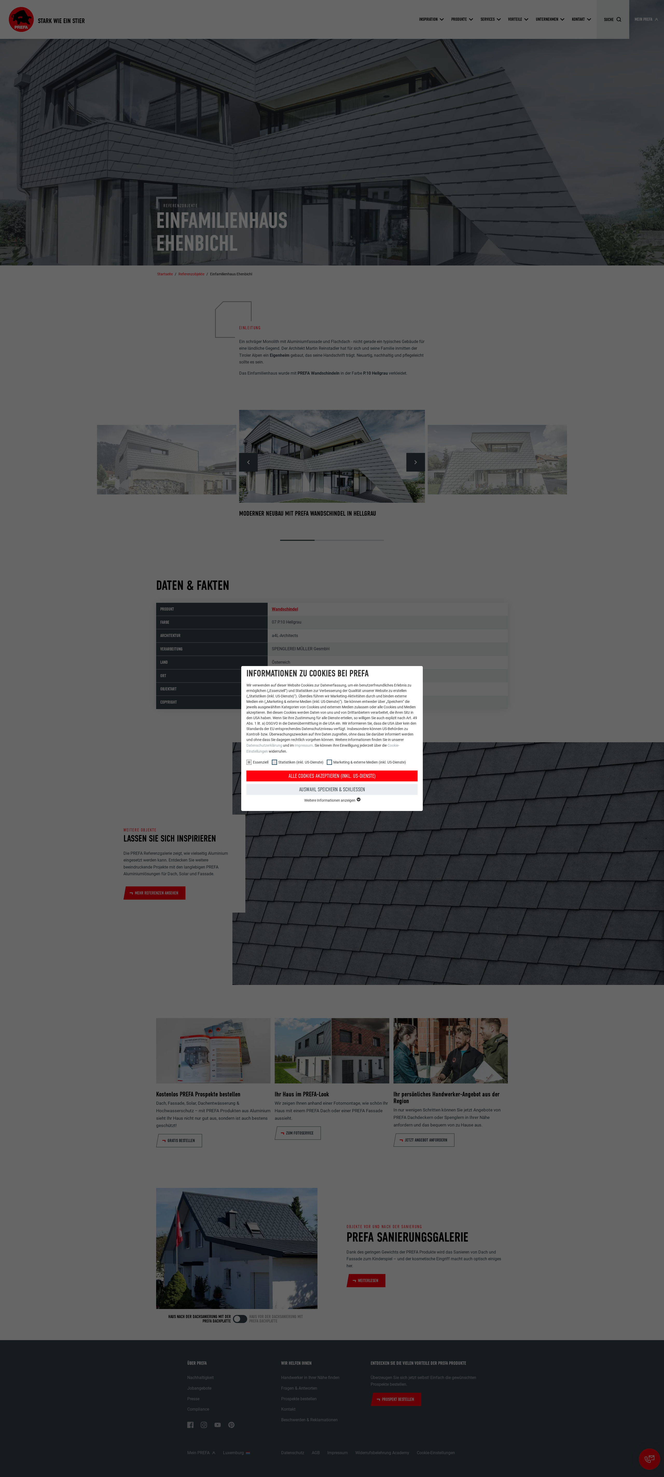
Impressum (304, 745)
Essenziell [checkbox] (260, 762)
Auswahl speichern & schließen (332, 789)
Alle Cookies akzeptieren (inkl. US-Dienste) (332, 776)
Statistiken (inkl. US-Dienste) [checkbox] (300, 762)
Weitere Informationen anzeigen (330, 800)
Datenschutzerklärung (264, 745)
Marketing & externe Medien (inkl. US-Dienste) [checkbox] (369, 762)
